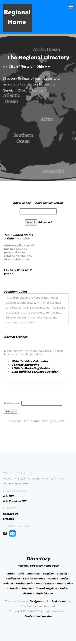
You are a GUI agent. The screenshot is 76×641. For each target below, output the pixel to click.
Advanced (44, 222)
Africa (11, 573)
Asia (21, 573)
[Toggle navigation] (71, 6)
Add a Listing (21, 203)
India (64, 578)
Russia (13, 588)
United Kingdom (46, 588)
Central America (34, 578)
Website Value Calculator (29, 361)
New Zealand (45, 583)
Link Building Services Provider (34, 371)
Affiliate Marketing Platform (32, 368)
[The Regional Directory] (17, 17)
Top (6, 235)
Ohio (10, 238)
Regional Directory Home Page (38, 565)
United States (23, 235)
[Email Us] (12, 533)
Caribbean (13, 578)
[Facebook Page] (5, 533)
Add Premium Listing (49, 203)
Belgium (48, 573)
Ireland (8, 583)
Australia (33, 573)
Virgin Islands (44, 593)
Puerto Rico (65, 583)
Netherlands (24, 583)
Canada (62, 573)
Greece (53, 578)
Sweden (26, 588)
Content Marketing (25, 364)
